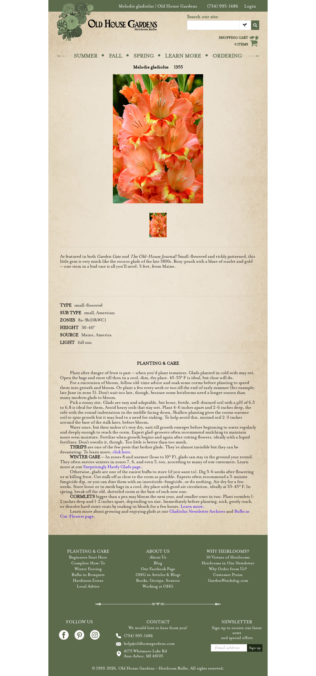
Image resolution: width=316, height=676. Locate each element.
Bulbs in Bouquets (88, 574)
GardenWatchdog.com (228, 580)
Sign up (255, 648)
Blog (158, 563)
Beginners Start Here (88, 557)
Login (250, 6)
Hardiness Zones (88, 580)
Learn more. (192, 506)
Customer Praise (228, 574)
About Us (158, 557)
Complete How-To (88, 563)
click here (121, 452)
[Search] (255, 25)
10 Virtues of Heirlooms (228, 557)
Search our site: (203, 16)
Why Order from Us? (228, 568)
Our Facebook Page (158, 568)
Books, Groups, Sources (158, 580)
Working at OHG (158, 586)
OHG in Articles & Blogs (158, 574)
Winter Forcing (88, 568)
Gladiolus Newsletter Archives (197, 511)
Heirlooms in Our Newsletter (228, 563)
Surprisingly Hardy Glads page (112, 466)
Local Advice (88, 586)
